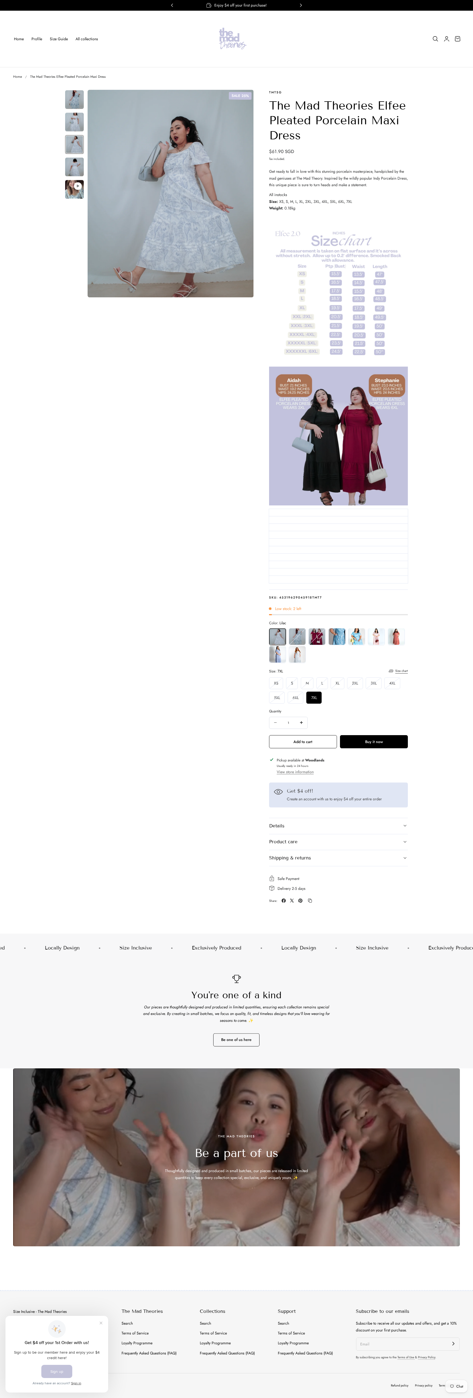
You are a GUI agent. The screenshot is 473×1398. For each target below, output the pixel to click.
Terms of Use (406, 1357)
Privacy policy (423, 1385)
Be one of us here (236, 1039)
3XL (376, 684)
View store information (295, 772)
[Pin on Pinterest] (300, 900)
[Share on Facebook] (283, 900)
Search (127, 1323)
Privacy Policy (426, 1357)
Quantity (275, 711)
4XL (394, 684)
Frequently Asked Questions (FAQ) (149, 1353)
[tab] (74, 99)
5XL (279, 698)
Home (17, 76)
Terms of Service (135, 1333)
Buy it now (374, 741)
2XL (357, 684)
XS (278, 684)
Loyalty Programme (137, 1343)
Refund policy (399, 1385)
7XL (314, 697)
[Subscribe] (453, 1343)
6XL (298, 698)
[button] (435, 39)
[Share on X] (292, 900)
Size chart (401, 670)
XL (340, 684)
